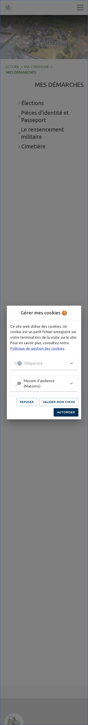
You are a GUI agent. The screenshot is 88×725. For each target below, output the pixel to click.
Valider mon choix (59, 402)
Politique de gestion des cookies (37, 348)
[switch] (15, 383)
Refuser (27, 402)
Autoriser (66, 412)
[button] (44, 363)
